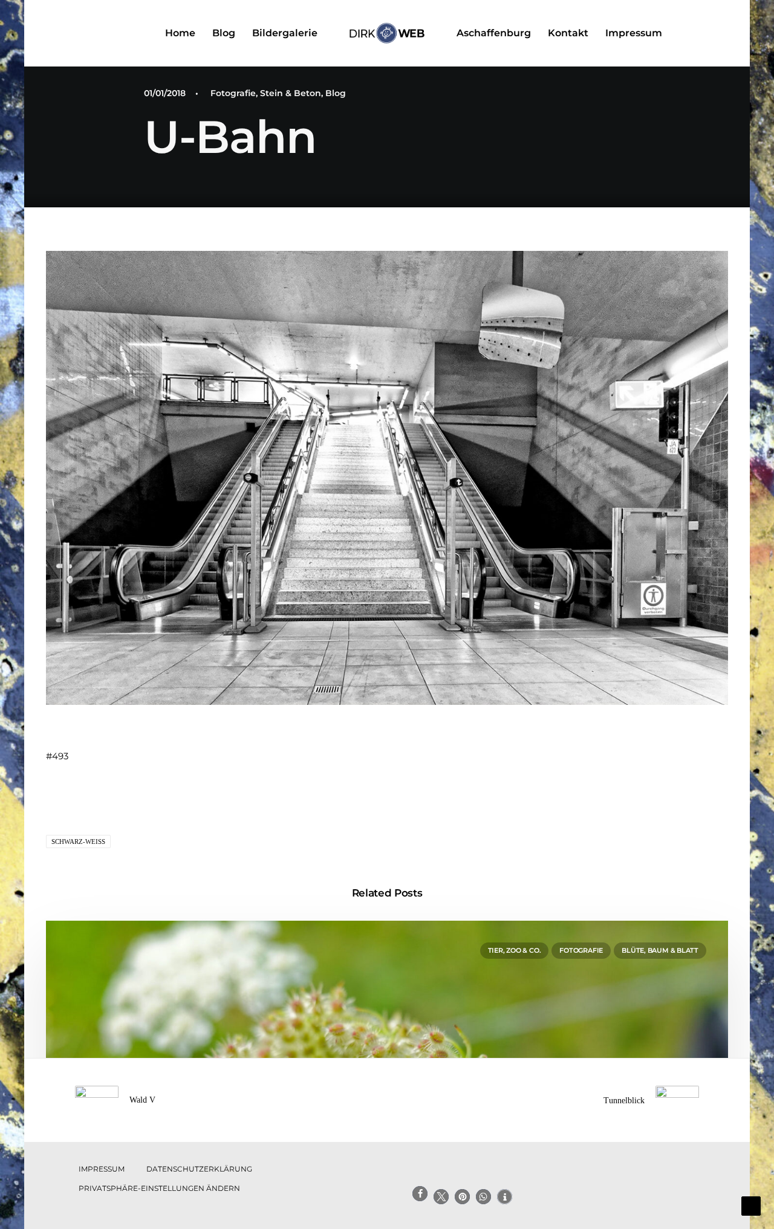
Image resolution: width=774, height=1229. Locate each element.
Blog (223, 33)
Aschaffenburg (494, 33)
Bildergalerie (284, 33)
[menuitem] (180, 33)
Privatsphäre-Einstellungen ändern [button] (159, 1188)
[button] (722, 33)
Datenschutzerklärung (199, 1168)
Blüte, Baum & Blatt (660, 950)
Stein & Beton (290, 93)
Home (180, 33)
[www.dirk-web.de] (387, 33)
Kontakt (568, 33)
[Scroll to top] (751, 1205)
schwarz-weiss (78, 841)
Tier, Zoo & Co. (514, 950)
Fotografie (233, 93)
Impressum (633, 33)
